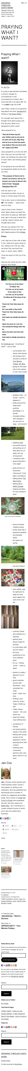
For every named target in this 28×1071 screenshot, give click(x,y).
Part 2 (23, 476)
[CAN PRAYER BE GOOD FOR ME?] (6, 869)
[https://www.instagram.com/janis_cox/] (16, 965)
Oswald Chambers (6, 901)
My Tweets (4, 1003)
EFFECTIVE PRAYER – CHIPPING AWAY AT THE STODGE (18, 859)
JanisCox (5, 895)
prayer (14, 901)
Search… (4, 983)
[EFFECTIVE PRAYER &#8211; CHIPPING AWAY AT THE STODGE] (18, 853)
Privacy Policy (5, 1060)
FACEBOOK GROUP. (17, 976)
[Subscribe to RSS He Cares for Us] (11, 965)
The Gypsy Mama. (15, 114)
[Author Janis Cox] (1, 818)
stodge (9, 903)
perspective (21, 111)
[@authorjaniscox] (3, 818)
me (24, 899)
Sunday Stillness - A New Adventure (13, 1014)
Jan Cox (6, 87)
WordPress (18, 1064)
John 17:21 (10, 148)
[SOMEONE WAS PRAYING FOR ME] (7, 857)
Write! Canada (18, 486)
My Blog (22, 364)
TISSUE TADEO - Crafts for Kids (11, 1011)
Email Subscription (9, 960)
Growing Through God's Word (7, 5)
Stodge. (23, 232)
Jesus (20, 899)
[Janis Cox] (8, 818)
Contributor (9, 899)
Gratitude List (9, 344)
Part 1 (15, 476)
